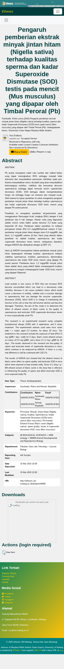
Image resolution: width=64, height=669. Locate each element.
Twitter (7, 597)
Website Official (9, 573)
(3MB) (25, 152)
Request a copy (44, 152)
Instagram (9, 599)
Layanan (5, 579)
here (61, 650)
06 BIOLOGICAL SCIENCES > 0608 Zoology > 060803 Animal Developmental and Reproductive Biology (38, 438)
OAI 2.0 (37, 650)
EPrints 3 (17, 650)
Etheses (7, 11)
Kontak (5, 582)
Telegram (8, 602)
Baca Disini (20, 152)
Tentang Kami (8, 576)
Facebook (8, 593)
